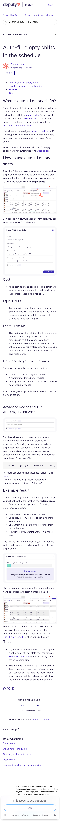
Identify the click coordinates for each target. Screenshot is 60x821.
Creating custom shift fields (17, 754)
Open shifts (9, 759)
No (37, 705)
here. (5, 476)
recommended (29, 118)
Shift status (9, 743)
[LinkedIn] (13, 688)
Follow (9, 73)
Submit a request (42, 719)
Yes (22, 705)
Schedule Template (19, 656)
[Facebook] (4, 688)
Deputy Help (17, 64)
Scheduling (30, 15)
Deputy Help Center (12, 15)
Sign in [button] (51, 5)
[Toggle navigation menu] (45, 5)
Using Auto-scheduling (15, 748)
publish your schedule (14, 637)
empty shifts (32, 115)
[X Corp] (8, 688)
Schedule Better (45, 15)
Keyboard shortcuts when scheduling (22, 765)
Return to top (10, 729)
